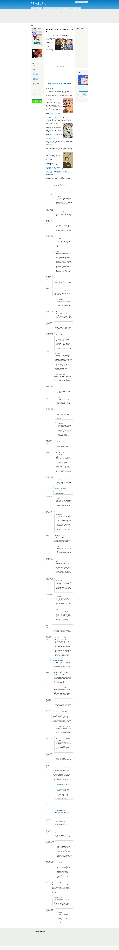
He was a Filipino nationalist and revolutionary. (54, 117)
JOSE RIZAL (58, 546)
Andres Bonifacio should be (59, 535)
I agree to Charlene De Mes (59, 810)
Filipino (34, 93)
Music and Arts (35, 74)
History (34, 69)
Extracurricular (35, 80)
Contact (79, 8)
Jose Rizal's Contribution (66, 96)
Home (32, 8)
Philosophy (34, 75)
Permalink (47, 211)
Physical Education (36, 73)
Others (34, 88)
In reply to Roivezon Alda (61, 755)
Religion (34, 82)
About (44, 8)
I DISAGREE (58, 324)
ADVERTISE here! (38, 8)
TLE (33, 89)
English (34, 94)
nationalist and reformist (56, 91)
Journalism (34, 84)
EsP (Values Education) (36, 92)
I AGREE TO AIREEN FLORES (61, 672)
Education (34, 85)
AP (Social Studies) (36, 90)
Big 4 (52, 159)
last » (60, 924)
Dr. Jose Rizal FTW (60, 452)
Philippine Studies (36, 77)
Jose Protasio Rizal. (58, 897)
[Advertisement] (59, 17)
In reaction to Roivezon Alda (61, 701)
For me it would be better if (58, 660)
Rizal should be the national (62, 843)
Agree (57, 251)
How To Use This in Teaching (63, 8)
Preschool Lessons (36, 83)
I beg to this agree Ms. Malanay (58, 882)
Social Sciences (35, 79)
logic (55, 288)
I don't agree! (57, 353)
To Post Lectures (73, 8)
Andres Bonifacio (59, 299)
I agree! (57, 311)
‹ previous (53, 922)
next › (72, 922)
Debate (34, 65)
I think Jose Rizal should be (59, 374)
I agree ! (57, 609)
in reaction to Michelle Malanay (60, 687)
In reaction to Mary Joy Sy (61, 211)
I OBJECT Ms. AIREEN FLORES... (60, 711)
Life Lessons (35, 87)
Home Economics (35, 72)
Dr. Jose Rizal (59, 196)
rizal (55, 277)
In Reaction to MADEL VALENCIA (62, 726)
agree (54, 627)
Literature (34, 70)
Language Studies (35, 78)
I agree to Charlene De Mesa (60, 821)
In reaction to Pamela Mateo (61, 488)
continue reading (49, 144)
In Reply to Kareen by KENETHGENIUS (61, 767)
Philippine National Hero (62, 236)
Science (34, 66)
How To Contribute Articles (51, 8)
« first (49, 922)
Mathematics (35, 68)
